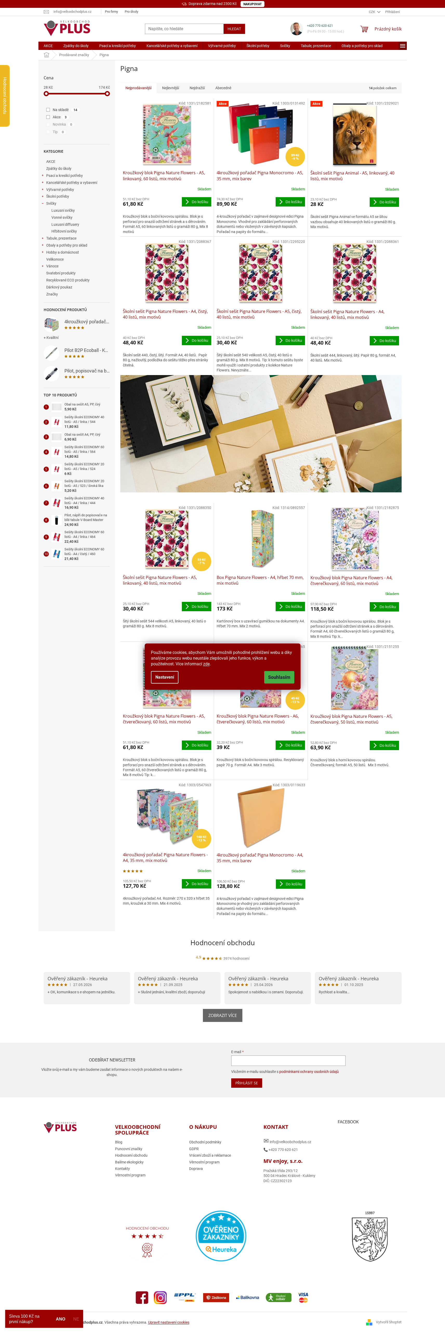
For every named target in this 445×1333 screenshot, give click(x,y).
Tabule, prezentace (61, 238)
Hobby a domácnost (62, 252)
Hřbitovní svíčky (64, 231)
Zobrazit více (222, 1015)
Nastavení (164, 677)
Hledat (234, 28)
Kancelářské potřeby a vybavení (71, 183)
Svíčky (51, 203)
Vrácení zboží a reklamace (210, 1155)
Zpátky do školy (58, 168)
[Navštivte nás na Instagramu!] (160, 1297)
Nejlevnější (170, 88)
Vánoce (52, 266)
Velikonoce (55, 259)
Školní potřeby (57, 196)
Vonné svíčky (61, 217)
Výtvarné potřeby (60, 190)
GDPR (194, 1149)
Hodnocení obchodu (222, 942)
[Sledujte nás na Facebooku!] (142, 1297)
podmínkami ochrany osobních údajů (309, 1072)
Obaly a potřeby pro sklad (66, 245)
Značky (52, 294)
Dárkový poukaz (59, 287)
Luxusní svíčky (63, 210)
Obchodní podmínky (205, 1142)
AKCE (50, 161)
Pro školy (131, 12)
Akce (60, 117)
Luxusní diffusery (65, 224)
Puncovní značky (128, 1149)
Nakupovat (252, 4)
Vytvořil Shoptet (389, 1322)
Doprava (196, 1169)
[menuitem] (48, 46)
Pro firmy (111, 12)
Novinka (62, 124)
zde (206, 663)
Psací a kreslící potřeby (64, 175)
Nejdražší (197, 88)
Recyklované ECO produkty (68, 280)
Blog (118, 1142)
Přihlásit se (246, 1082)
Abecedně (223, 88)
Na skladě (65, 110)
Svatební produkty (61, 273)
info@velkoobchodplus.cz (287, 1141)
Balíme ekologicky (129, 1162)
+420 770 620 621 (320, 26)
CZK (372, 12)
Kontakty (122, 1169)
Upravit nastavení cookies (168, 1322)
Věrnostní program (130, 1175)
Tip (58, 132)
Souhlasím (279, 677)
